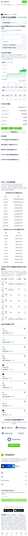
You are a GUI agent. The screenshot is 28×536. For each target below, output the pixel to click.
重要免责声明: (4, 514)
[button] (14, 132)
